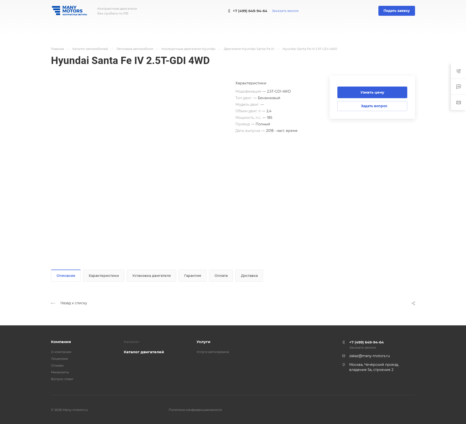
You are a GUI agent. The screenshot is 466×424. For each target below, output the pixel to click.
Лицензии (59, 358)
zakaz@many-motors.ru (369, 356)
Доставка (249, 275)
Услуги (203, 341)
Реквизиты (60, 372)
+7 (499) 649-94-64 (250, 10)
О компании (61, 352)
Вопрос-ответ (62, 379)
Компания (61, 341)
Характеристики (104, 275)
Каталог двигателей (144, 352)
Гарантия (192, 275)
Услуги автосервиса (213, 352)
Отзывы (57, 365)
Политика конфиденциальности (195, 410)
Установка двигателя (151, 275)
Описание (66, 275)
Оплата (221, 275)
